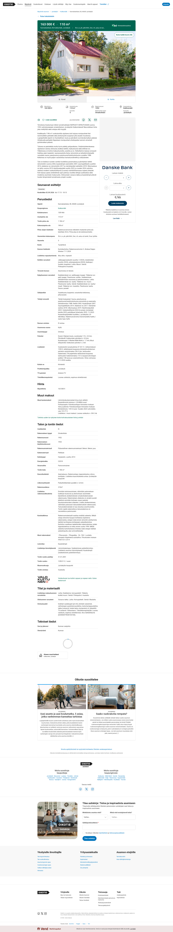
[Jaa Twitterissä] (89, 119)
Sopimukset (84, 859)
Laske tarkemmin (117, 203)
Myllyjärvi (100, 779)
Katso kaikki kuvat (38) (124, 35)
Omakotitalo (100, 112)
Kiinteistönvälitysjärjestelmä (89, 862)
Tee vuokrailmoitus (43, 859)
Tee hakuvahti (121, 856)
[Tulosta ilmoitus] (38, 120)
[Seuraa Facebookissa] (80, 789)
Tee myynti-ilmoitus (43, 856)
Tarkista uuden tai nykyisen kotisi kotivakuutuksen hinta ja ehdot (60, 417)
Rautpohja (121, 776)
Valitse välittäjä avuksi (44, 868)
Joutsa (64, 779)
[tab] (62, 99)
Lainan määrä (117, 173)
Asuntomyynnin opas (44, 862)
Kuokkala (117, 779)
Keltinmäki (101, 778)
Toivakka (70, 776)
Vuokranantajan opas (44, 865)
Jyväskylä (54, 11)
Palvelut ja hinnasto (86, 856)
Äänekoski (74, 778)
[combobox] (123, 817)
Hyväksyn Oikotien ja (104, 833)
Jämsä (76, 776)
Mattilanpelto (108, 779)
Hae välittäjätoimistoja (124, 859)
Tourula (123, 779)
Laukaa (63, 776)
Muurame (57, 776)
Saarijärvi (58, 779)
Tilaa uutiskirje (89, 838)
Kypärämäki (121, 778)
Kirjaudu (166, 4)
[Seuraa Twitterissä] (86, 789)
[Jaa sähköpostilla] (95, 119)
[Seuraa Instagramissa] (92, 789)
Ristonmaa (113, 778)
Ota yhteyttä (84, 868)
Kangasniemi (71, 779)
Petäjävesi (66, 778)
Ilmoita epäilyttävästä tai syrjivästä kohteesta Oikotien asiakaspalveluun (86, 749)
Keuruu (51, 779)
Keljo (106, 778)
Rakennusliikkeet (85, 865)
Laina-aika (117, 183)
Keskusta (101, 776)
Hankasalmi (51, 778)
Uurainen (59, 778)
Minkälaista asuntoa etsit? (91, 812)
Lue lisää (133, 929)
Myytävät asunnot (43, 11)
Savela (115, 776)
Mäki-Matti (108, 776)
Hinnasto (40, 870)
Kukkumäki (63, 11)
